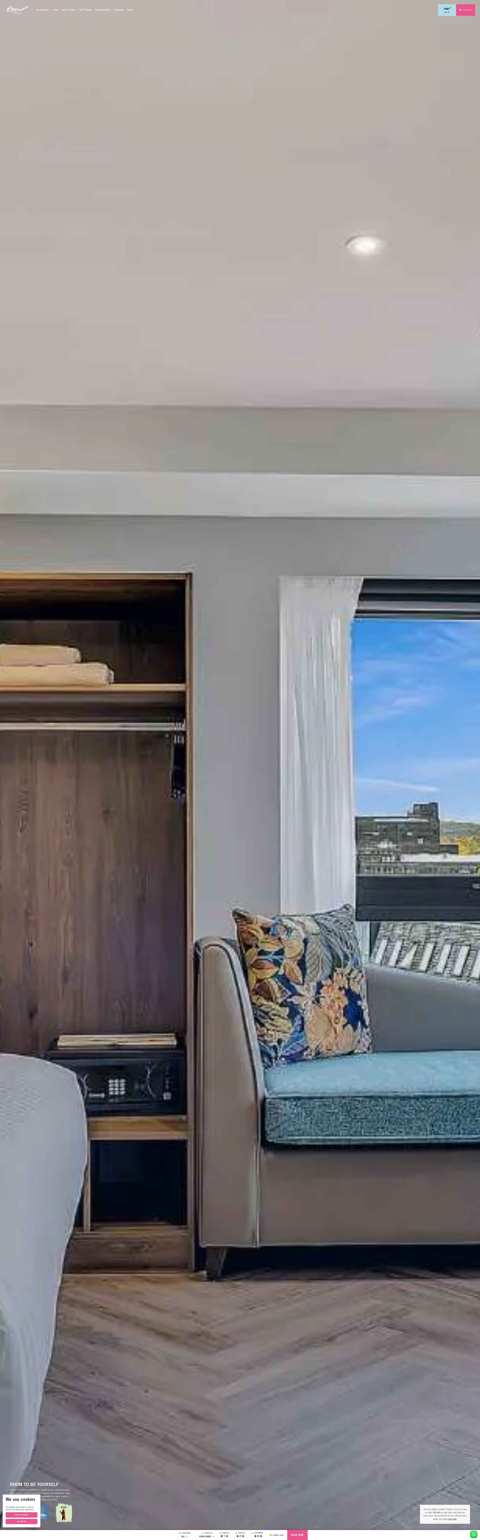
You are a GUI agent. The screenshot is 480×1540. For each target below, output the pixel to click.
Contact (130, 10)
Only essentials (21, 1515)
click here (452, 1519)
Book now (467, 10)
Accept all (21, 1521)
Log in (447, 12)
